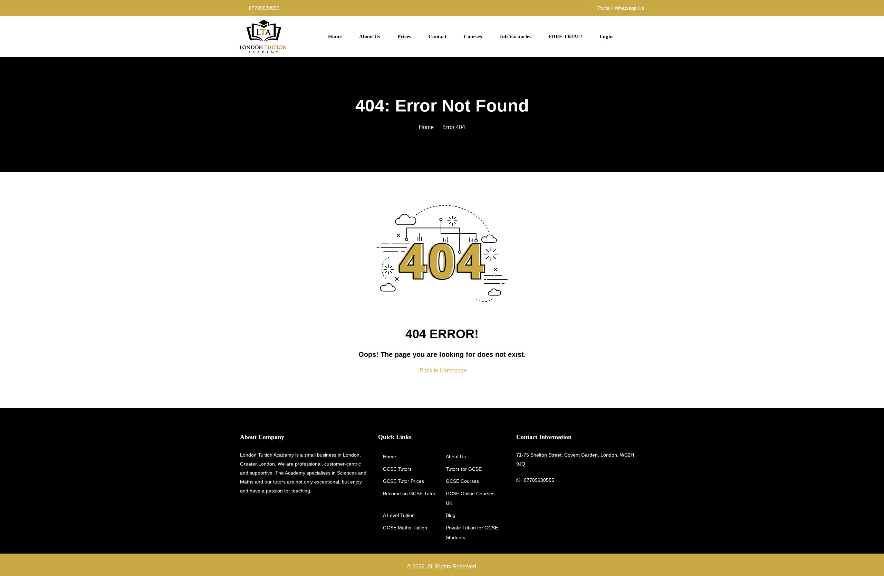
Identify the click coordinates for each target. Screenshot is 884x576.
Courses (473, 36)
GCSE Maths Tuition (405, 527)
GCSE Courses (462, 481)
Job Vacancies (515, 36)
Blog (450, 515)
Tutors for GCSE (464, 469)
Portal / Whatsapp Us (621, 8)
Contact (437, 36)
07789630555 (263, 8)
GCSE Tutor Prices (403, 481)
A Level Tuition (399, 515)
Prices (404, 36)
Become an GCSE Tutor (409, 493)
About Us (369, 36)
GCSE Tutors (397, 469)
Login (606, 36)
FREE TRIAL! (565, 36)
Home (335, 36)
